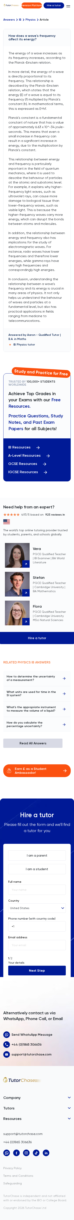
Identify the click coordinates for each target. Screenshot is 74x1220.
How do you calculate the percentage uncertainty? (25, 724)
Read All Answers (33, 743)
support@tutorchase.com (32, 1054)
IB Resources (19, 447)
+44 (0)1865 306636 (27, 1044)
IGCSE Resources (23, 472)
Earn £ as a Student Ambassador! (30, 771)
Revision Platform (31, 5)
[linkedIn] (46, 1153)
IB (20, 19)
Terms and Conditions (18, 1175)
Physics (30, 19)
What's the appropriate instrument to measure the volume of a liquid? (31, 708)
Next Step (37, 970)
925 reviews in (55, 514)
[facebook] (16, 1153)
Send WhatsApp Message (32, 1035)
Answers (9, 19)
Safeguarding (12, 1183)
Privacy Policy (12, 1168)
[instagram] (26, 1153)
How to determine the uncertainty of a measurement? (31, 678)
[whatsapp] (6, 1153)
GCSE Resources (22, 464)
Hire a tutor (54, 5)
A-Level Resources (24, 455)
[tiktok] (36, 1153)
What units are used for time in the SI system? (31, 693)
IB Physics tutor (24, 344)
